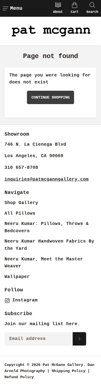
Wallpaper (17, 276)
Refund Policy (19, 377)
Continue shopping (50, 97)
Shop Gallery (21, 202)
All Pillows (19, 213)
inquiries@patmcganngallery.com (46, 179)
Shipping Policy (68, 371)
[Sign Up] (79, 339)
